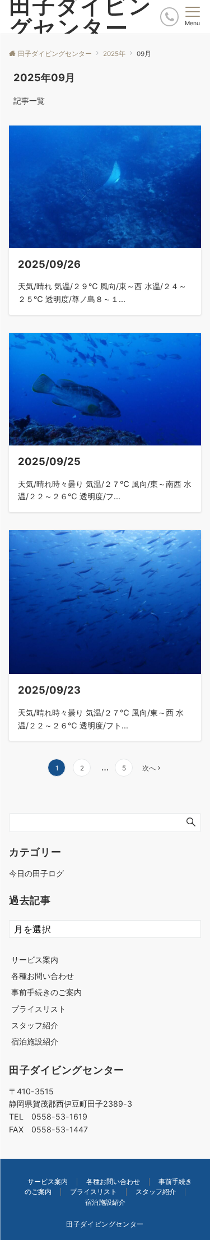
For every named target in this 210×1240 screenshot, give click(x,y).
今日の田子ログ (36, 873)
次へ (149, 768)
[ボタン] (169, 16)
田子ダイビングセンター (105, 1224)
